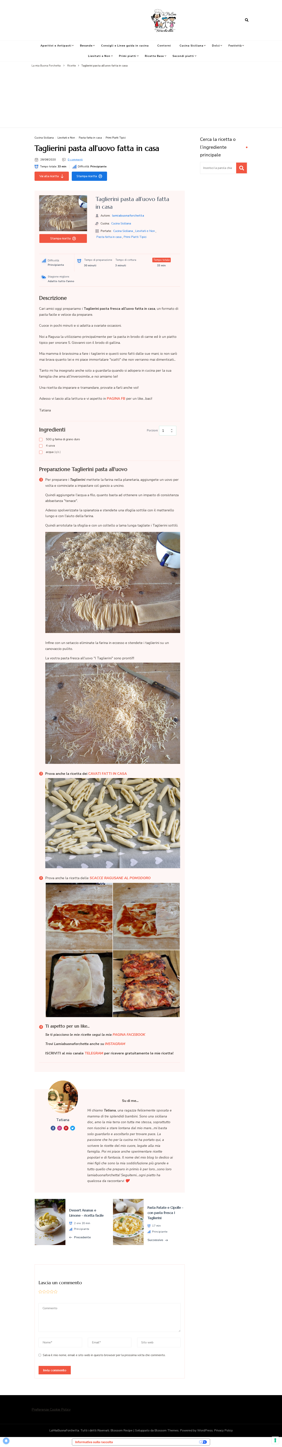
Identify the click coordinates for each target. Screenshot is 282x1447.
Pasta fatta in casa (90, 138)
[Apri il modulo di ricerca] (246, 20)
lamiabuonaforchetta (128, 215)
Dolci (216, 45)
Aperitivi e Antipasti (55, 45)
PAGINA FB (116, 398)
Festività (235, 45)
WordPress (205, 1430)
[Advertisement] (141, 97)
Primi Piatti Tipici (116, 138)
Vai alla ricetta (49, 176)
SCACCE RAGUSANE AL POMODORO (120, 878)
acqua (53, 452)
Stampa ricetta (87, 176)
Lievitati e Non (99, 56)
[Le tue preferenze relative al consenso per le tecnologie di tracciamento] (275, 1440)
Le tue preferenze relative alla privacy (158, 1442)
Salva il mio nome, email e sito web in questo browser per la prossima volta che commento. (104, 1355)
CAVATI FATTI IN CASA (107, 773)
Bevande (86, 45)
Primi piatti (127, 56)
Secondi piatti (183, 56)
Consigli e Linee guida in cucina (125, 45)
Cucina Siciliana (191, 45)
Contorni (164, 45)
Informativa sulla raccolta (94, 1442)
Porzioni (152, 430)
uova (50, 446)
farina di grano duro (63, 439)
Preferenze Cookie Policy (51, 1409)
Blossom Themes (166, 1430)
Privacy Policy (223, 1430)
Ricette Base (154, 56)
